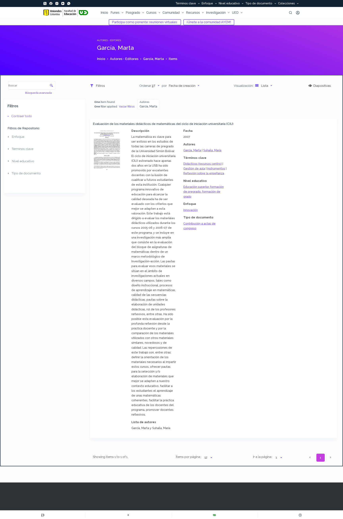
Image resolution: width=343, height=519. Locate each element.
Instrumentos (216, 168)
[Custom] (42, 515)
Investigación (216, 12)
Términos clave (185, 3)
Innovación (190, 210)
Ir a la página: (262, 457)
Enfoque (207, 3)
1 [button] (320, 457)
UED (235, 12)
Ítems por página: (188, 457)
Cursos (151, 12)
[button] (310, 457)
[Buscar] (290, 12)
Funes (115, 12)
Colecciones (286, 3)
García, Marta (192, 150)
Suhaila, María (212, 150)
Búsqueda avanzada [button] (38, 92)
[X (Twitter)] (44, 3)
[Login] (298, 12)
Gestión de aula (194, 168)
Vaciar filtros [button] (127, 106)
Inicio (104, 12)
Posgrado (133, 12)
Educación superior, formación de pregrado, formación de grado (203, 191)
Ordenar (145, 86)
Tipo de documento (258, 3)
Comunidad (171, 12)
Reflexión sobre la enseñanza (203, 173)
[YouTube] (62, 3)
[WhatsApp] (68, 3)
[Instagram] (56, 3)
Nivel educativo (229, 3)
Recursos (193, 12)
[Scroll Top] (300, 515)
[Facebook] (50, 3)
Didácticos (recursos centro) (202, 163)
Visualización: (244, 86)
